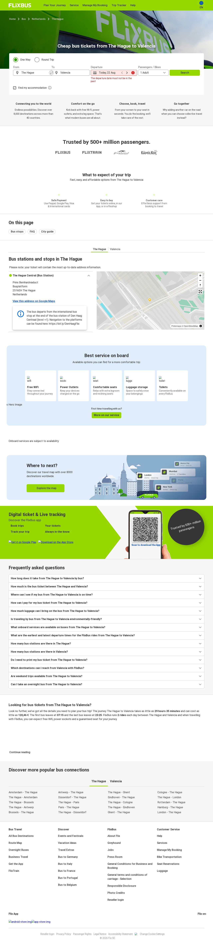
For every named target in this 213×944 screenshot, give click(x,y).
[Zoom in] (200, 275)
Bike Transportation (169, 856)
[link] (106, 477)
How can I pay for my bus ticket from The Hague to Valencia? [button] (49, 602)
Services (162, 842)
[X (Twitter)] (202, 921)
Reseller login (115, 899)
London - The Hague (169, 812)
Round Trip (47, 59)
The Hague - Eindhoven (121, 807)
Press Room (114, 856)
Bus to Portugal (68, 877)
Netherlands (39, 19)
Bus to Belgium (67, 884)
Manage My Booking (169, 849)
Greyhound (114, 842)
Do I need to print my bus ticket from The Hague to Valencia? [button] (49, 659)
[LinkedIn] (201, 921)
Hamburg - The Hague (170, 807)
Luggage (162, 870)
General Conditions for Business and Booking (129, 865)
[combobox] (35, 73)
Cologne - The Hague (169, 792)
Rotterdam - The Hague (171, 802)
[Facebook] (198, 921)
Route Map (15, 842)
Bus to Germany (68, 856)
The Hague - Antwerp (21, 807)
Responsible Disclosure (121, 885)
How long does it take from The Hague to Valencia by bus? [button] (47, 578)
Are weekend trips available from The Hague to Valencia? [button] (46, 676)
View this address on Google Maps (34, 301)
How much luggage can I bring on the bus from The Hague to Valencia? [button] (55, 611)
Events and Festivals (70, 836)
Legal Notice (100, 934)
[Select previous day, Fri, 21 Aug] (122, 73)
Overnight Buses (19, 849)
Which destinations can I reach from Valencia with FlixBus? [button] (47, 668)
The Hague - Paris (68, 802)
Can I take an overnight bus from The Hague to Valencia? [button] (46, 684)
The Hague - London (169, 797)
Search (185, 72)
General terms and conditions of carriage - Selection (127, 876)
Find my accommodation (32, 87)
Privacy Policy (63, 934)
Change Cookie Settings (152, 934)
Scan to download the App (145, 545)
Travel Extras (66, 849)
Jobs (110, 849)
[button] (51, 276)
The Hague (57, 19)
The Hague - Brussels (21, 802)
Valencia (115, 249)
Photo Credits (116, 892)
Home (12, 19)
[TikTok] (203, 921)
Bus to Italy (65, 863)
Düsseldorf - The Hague (72, 797)
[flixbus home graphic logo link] (20, 5)
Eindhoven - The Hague (121, 797)
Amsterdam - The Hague (23, 792)
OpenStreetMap (191, 325)
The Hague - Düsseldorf (72, 812)
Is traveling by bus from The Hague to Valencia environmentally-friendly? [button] (56, 619)
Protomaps (176, 325)
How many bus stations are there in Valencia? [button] (39, 651)
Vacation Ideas (67, 842)
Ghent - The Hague (119, 812)
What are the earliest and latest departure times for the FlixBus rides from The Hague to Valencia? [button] (73, 635)
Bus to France (66, 870)
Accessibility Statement (120, 934)
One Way (25, 59)
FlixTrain (14, 870)
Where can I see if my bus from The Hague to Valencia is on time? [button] (52, 594)
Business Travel (18, 856)
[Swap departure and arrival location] (51, 72)
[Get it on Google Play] (20, 922)
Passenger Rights (82, 934)
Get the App (16, 863)
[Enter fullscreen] (200, 291)
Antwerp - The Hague (70, 792)
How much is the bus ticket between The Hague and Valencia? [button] (49, 586)
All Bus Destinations (21, 836)
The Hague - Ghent (119, 792)
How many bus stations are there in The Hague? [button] (41, 643)
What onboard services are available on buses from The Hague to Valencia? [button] (58, 627)
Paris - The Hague (68, 807)
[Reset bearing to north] (200, 285)
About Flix (113, 836)
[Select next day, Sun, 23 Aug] (127, 73)
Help (159, 836)
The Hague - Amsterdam (23, 797)
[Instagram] (199, 921)
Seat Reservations (168, 863)
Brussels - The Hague (21, 812)
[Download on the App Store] (41, 922)
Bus (24, 19)
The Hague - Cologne (120, 802)
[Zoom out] (200, 280)
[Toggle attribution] (201, 326)
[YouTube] (200, 921)
